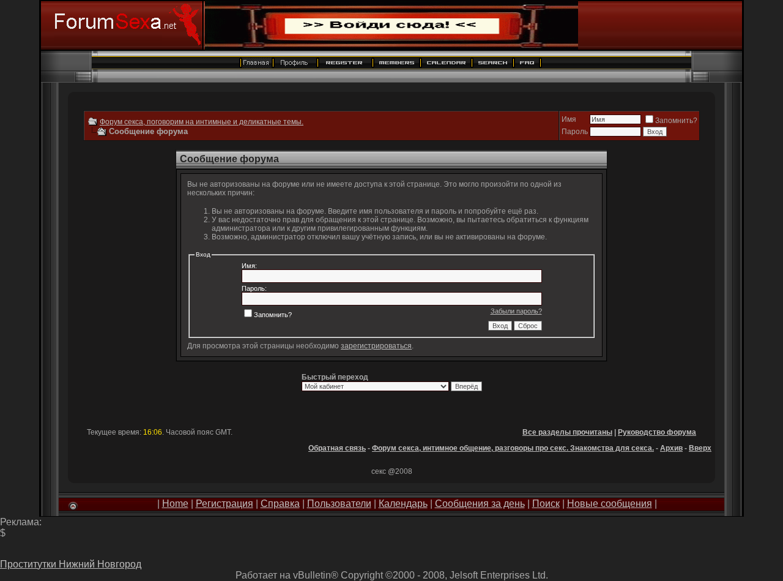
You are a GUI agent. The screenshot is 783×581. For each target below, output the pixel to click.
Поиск (546, 503)
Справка (280, 503)
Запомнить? (676, 120)
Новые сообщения (609, 503)
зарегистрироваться (376, 346)
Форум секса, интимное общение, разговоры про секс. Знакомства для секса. (513, 448)
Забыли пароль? (516, 311)
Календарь (403, 503)
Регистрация (224, 503)
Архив (671, 448)
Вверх (700, 448)
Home (175, 503)
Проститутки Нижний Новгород (70, 564)
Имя (569, 119)
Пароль (575, 131)
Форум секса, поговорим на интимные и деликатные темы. (201, 122)
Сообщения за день (480, 503)
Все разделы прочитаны (567, 432)
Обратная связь (337, 448)
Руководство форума (657, 432)
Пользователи (339, 503)
